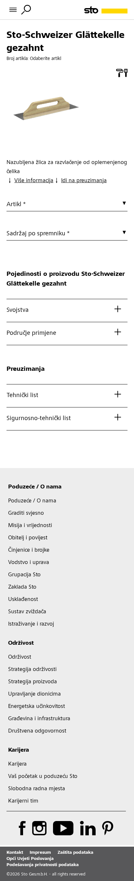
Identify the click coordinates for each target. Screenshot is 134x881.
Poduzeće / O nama (34, 487)
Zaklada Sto (22, 587)
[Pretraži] (26, 9)
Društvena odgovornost (37, 731)
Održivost (21, 643)
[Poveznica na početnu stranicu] (105, 10)
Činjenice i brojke (28, 550)
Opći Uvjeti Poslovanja (30, 859)
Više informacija (33, 181)
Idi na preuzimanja (84, 181)
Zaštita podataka (75, 853)
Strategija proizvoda (32, 682)
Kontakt (15, 853)
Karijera (18, 750)
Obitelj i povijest (27, 538)
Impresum (40, 853)
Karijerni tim (23, 801)
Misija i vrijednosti (30, 526)
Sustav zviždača (27, 612)
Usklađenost (23, 600)
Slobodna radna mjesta (36, 789)
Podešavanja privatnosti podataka (43, 865)
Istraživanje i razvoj (31, 624)
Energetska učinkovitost (36, 707)
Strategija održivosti (32, 670)
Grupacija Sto (24, 575)
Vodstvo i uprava (28, 563)
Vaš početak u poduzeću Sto (42, 777)
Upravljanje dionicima (34, 694)
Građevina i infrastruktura (39, 719)
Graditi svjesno (26, 513)
